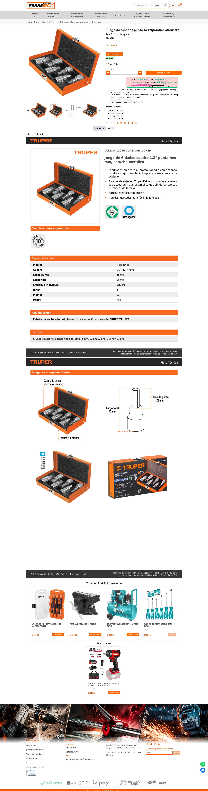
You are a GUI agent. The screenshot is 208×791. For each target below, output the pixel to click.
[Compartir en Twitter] (121, 123)
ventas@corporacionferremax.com (80, 759)
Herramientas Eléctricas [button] (52, 15)
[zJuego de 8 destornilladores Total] (160, 604)
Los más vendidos (34, 15)
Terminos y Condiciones (35, 754)
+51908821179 (72, 752)
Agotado (172, 634)
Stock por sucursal (114, 54)
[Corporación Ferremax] (79, 5)
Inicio (30, 22)
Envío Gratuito (32, 758)
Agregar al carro (163, 72)
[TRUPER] (112, 45)
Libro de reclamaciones (35, 767)
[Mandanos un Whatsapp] (202, 764)
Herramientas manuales (43, 22)
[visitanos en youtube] (158, 744)
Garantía (110, 128)
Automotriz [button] (119, 15)
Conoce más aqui (157, 85)
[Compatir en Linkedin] (132, 123)
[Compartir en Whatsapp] (136, 123)
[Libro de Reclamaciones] (32, 773)
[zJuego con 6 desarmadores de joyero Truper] (48, 604)
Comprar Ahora (58, 634)
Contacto (30, 763)
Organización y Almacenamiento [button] (142, 15)
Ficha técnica (99, 128)
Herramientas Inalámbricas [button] (77, 15)
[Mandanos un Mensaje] (202, 770)
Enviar (176, 752)
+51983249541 (72, 748)
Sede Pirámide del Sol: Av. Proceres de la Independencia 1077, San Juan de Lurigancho (123, 746)
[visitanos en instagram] (155, 744)
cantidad (110, 69)
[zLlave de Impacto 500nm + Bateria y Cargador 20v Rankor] (104, 664)
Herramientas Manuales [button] (100, 15)
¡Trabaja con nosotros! (35, 749)
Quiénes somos (32, 745)
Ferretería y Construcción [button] (168, 15)
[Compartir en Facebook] (117, 123)
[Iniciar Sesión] (173, 5)
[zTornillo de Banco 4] (85, 604)
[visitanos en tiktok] (147, 744)
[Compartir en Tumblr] (128, 123)
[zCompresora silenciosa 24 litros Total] (122, 604)
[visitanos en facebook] (151, 744)
